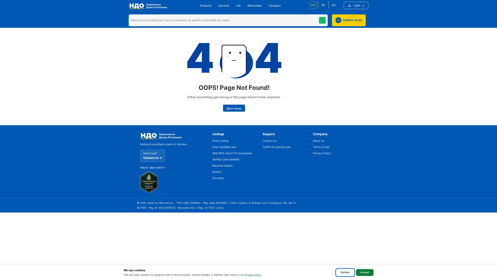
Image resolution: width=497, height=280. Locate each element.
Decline (345, 272)
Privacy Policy (253, 274)
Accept (365, 272)
